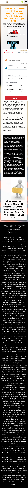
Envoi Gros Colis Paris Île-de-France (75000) (13, 392)
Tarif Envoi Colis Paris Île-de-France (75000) (13, 304)
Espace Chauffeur (13, 232)
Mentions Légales (17, 227)
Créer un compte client (14, 229)
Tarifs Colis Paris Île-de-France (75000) (13, 318)
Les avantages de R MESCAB (9, 237)
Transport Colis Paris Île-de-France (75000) (13, 251)
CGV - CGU (9, 227)
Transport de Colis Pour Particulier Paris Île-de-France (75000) (13, 376)
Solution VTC (6, 225)
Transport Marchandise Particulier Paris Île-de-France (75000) (14, 466)
